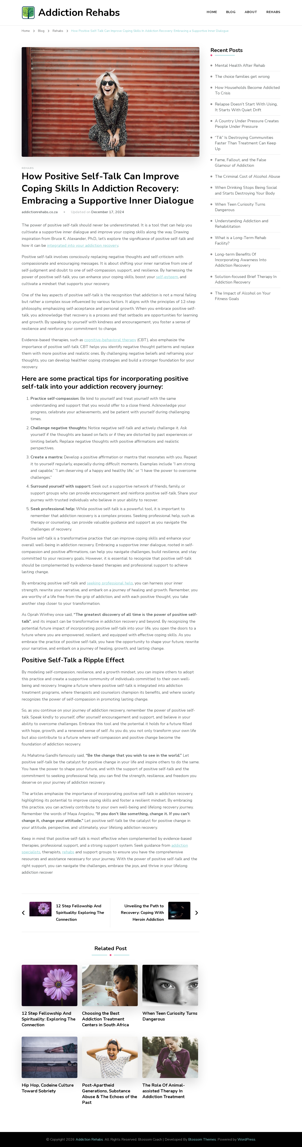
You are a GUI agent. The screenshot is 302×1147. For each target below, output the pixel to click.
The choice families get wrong (242, 76)
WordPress (246, 1139)
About (251, 12)
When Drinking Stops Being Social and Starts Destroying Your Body (246, 190)
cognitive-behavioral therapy (110, 340)
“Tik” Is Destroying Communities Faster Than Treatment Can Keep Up (245, 143)
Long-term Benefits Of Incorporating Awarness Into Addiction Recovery (240, 260)
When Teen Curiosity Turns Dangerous (169, 1016)
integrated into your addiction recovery (82, 245)
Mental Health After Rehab (240, 65)
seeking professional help (110, 583)
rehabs (68, 852)
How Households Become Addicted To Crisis (247, 90)
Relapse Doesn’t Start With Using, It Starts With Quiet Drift (246, 106)
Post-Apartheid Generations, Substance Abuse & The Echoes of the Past (109, 1093)
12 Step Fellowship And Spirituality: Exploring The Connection (48, 1019)
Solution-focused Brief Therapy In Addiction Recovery (246, 279)
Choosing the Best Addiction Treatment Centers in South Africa (105, 1019)
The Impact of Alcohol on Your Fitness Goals (243, 296)
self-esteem (167, 277)
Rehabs (273, 12)
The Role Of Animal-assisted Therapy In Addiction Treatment (163, 1091)
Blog (231, 12)
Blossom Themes (202, 1139)
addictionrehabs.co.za (40, 212)
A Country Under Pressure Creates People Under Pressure (247, 123)
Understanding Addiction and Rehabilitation (241, 223)
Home (212, 12)
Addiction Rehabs (79, 12)
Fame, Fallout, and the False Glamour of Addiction (240, 162)
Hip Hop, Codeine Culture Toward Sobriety (48, 1088)
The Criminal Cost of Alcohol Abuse (247, 176)
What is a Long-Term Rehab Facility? (240, 240)
